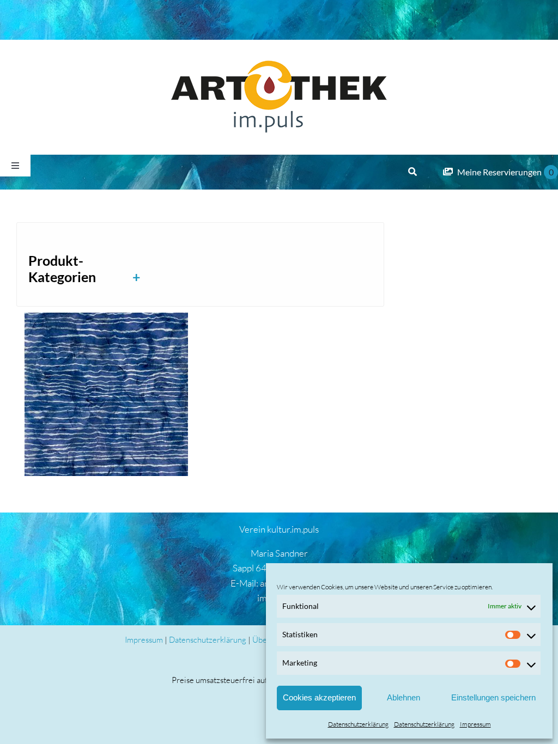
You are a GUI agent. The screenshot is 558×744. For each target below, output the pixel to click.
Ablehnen (403, 697)
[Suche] (412, 172)
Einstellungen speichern (493, 697)
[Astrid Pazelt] (106, 394)
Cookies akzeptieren (319, 697)
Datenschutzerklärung (358, 724)
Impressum (475, 724)
